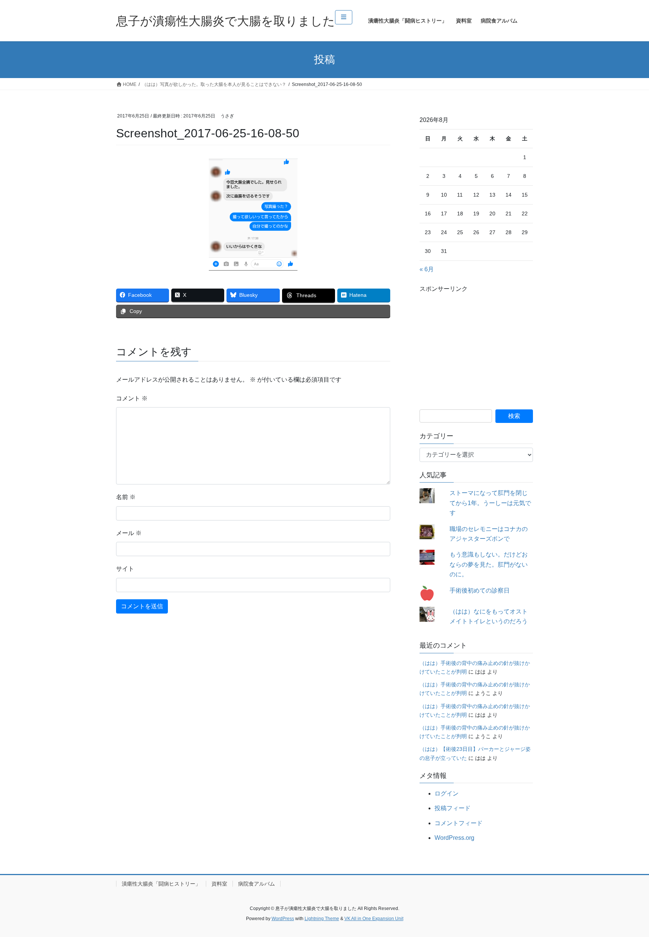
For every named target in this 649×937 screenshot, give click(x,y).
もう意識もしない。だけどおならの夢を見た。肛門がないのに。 (489, 564)
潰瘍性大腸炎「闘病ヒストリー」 (161, 884)
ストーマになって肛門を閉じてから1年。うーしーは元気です (490, 503)
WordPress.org (454, 838)
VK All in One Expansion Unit (373, 918)
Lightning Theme (322, 918)
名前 (126, 497)
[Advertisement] (476, 342)
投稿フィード (453, 808)
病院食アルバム (256, 884)
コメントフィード (459, 823)
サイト (125, 569)
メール (129, 533)
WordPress (283, 918)
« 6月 (427, 269)
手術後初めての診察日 (480, 590)
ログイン (447, 793)
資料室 (219, 884)
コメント (132, 398)
